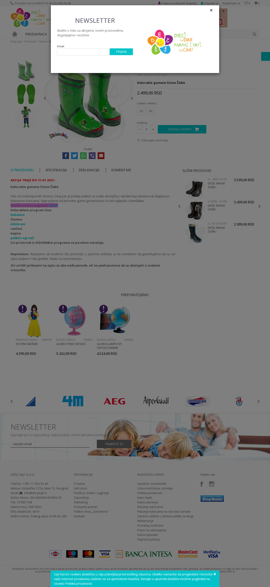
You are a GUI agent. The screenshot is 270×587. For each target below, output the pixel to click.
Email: (61, 47)
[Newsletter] (175, 42)
